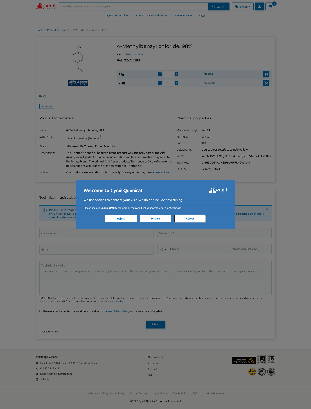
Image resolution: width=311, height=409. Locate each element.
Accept (190, 218)
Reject (121, 218)
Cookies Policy (108, 207)
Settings (155, 218)
